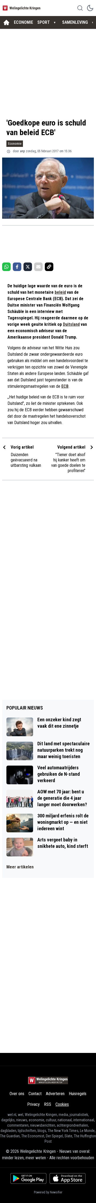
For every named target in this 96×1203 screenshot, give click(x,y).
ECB (65, 386)
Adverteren (55, 1093)
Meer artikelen (20, 866)
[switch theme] (90, 8)
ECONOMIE (23, 22)
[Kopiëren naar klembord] (49, 266)
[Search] (80, 8)
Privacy (33, 1104)
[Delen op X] (27, 266)
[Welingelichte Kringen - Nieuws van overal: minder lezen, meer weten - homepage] (22, 8)
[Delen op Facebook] (17, 266)
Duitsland (71, 324)
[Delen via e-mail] (38, 266)
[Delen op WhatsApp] (6, 266)
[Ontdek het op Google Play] (28, 1178)
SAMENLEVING (75, 22)
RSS (47, 1104)
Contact (35, 1093)
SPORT (43, 22)
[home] (6, 22)
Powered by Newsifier (48, 1192)
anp (22, 151)
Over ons (17, 1093)
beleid (60, 292)
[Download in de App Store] (68, 1178)
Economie (14, 144)
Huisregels (77, 1093)
